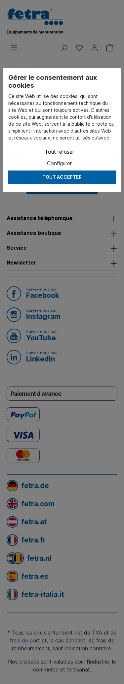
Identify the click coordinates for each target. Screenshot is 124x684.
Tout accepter (62, 177)
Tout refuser (59, 151)
